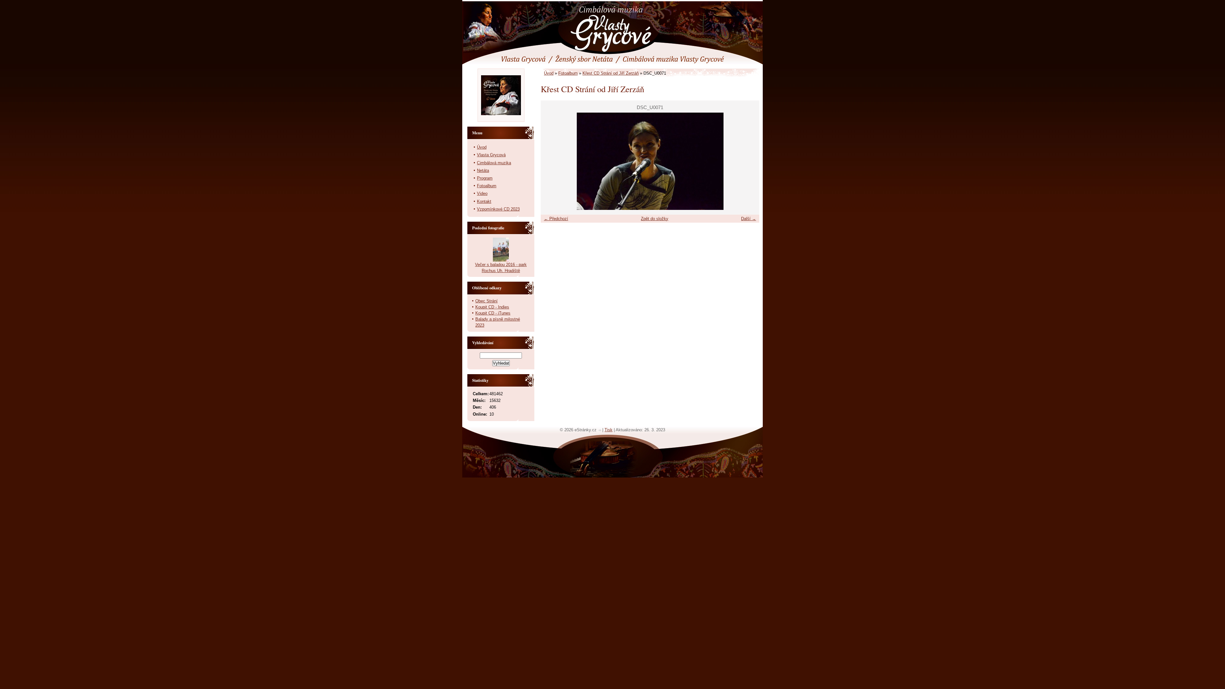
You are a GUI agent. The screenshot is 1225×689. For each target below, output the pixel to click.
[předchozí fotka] (551, 161)
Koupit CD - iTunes (492, 313)
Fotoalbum (568, 73)
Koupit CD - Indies (492, 307)
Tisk (608, 429)
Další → (748, 218)
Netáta (483, 170)
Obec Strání (486, 301)
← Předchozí (556, 218)
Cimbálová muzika (494, 162)
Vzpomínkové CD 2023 (498, 209)
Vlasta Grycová (491, 154)
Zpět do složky (654, 218)
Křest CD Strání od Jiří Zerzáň (611, 73)
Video (482, 193)
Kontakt (484, 201)
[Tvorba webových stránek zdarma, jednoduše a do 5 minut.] (600, 430)
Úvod (548, 73)
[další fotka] (749, 161)
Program (485, 178)
